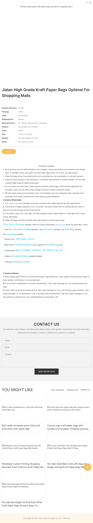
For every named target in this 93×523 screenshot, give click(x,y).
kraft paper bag (11, 203)
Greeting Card (72, 390)
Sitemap (66, 518)
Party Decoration (57, 390)
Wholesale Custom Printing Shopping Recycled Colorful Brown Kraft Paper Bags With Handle (23, 466)
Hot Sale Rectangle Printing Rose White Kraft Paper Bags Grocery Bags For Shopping (22, 504)
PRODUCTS (85, 390)
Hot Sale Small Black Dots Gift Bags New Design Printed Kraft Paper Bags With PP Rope (68, 466)
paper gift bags (60, 225)
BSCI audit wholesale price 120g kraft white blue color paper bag (21, 427)
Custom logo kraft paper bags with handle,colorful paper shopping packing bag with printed (67, 427)
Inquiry (9, 151)
